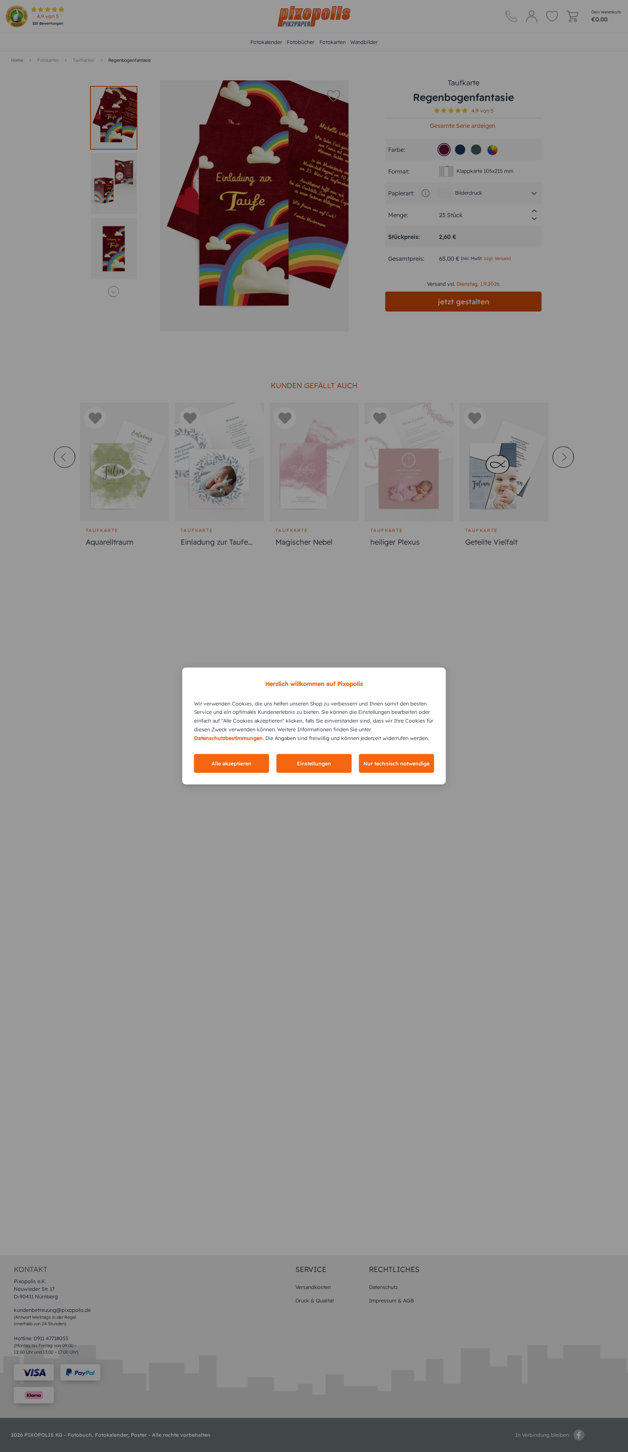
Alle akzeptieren (231, 763)
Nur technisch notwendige (396, 763)
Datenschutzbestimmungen (228, 738)
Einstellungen (314, 763)
